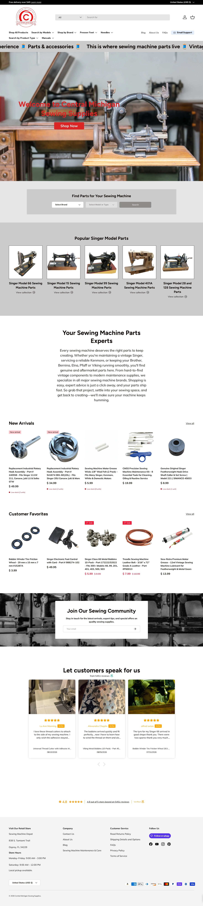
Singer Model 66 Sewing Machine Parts (25, 285)
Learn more (35, 2)
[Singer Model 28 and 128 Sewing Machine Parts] (177, 262)
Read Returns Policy (120, 834)
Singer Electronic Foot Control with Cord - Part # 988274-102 (63, 561)
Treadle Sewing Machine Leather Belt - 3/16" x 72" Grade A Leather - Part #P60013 (136, 564)
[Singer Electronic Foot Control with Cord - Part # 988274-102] (63, 538)
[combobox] (112, 17)
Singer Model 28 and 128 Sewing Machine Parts (177, 287)
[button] (192, 17)
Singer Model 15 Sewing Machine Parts (63, 285)
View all (190, 423)
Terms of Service (118, 856)
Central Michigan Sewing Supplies (28, 896)
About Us (154, 32)
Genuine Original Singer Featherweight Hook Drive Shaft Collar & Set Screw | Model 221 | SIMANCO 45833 (176, 473)
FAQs (165, 32)
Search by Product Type (22, 38)
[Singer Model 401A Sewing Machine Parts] (139, 262)
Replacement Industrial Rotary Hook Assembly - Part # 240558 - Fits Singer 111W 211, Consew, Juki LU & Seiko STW (25, 475)
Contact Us (68, 834)
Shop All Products (18, 32)
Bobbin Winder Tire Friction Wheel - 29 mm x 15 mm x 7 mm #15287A (23, 562)
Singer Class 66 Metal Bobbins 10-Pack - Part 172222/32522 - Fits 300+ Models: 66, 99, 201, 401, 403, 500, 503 (101, 564)
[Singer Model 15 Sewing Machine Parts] (63, 262)
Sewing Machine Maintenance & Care (82, 850)
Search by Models (41, 32)
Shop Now (69, 126)
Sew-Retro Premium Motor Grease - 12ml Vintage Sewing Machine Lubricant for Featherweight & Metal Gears (177, 564)
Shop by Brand (65, 32)
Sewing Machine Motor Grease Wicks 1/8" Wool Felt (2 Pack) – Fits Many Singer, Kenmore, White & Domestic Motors (101, 473)
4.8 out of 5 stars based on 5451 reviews (108, 801)
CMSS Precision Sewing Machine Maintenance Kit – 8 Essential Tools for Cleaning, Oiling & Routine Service (138, 473)
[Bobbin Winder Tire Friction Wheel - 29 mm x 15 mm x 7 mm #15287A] (25, 538)
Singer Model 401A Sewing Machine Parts (139, 285)
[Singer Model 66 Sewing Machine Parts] (25, 262)
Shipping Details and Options (125, 839)
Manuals (46, 38)
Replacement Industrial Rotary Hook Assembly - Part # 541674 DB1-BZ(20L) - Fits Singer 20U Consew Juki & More (63, 473)
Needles (105, 32)
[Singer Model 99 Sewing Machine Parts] (101, 262)
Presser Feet (87, 32)
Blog (143, 32)
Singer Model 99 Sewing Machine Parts (101, 285)
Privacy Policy (117, 850)
